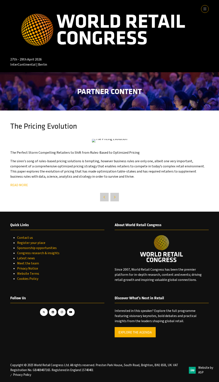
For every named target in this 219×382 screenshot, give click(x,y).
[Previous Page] (104, 197)
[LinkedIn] (53, 312)
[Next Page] (114, 197)
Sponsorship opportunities (37, 248)
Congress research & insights (38, 253)
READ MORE (19, 185)
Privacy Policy (22, 375)
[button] (205, 9)
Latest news (26, 258)
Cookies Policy (27, 278)
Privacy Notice (27, 268)
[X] (44, 312)
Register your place (31, 242)
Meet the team (28, 263)
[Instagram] (62, 312)
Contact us (25, 237)
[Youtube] (71, 312)
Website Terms (28, 273)
